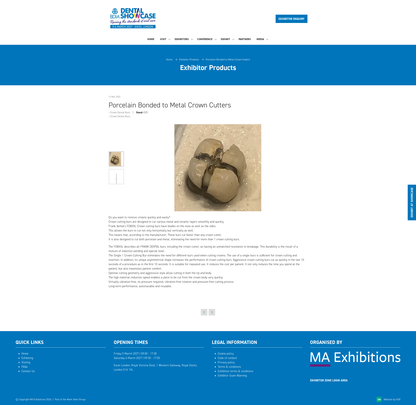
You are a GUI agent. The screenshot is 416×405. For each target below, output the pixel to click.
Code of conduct (227, 358)
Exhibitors (182, 39)
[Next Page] (212, 312)
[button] (291, 19)
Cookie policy (226, 353)
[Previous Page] (204, 312)
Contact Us (28, 371)
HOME (150, 39)
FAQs (24, 367)
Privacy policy (226, 362)
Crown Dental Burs (120, 112)
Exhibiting (27, 358)
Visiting (25, 362)
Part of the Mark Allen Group (70, 399)
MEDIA (260, 39)
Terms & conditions (229, 367)
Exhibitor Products (189, 59)
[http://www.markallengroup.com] (355, 365)
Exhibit (225, 39)
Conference (204, 39)
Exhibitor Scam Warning (232, 375)
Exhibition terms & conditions (235, 371)
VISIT (163, 39)
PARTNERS (245, 39)
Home (169, 59)
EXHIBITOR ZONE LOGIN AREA (329, 380)
